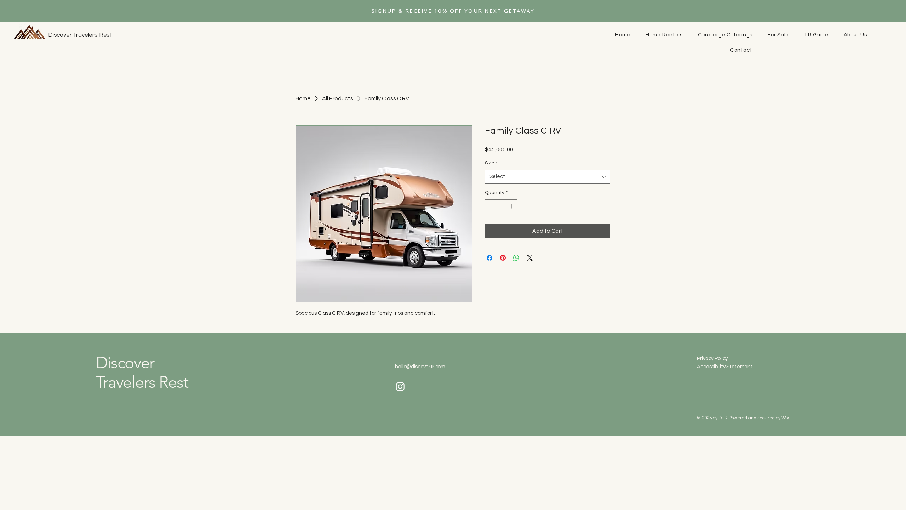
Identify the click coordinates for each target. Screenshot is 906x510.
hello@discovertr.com (420, 366)
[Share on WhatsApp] (516, 258)
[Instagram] (400, 386)
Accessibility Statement (725, 366)
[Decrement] (490, 206)
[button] (453, 11)
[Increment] (512, 206)
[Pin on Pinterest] (503, 258)
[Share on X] (530, 258)
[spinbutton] (501, 206)
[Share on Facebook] (489, 258)
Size (491, 162)
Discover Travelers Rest (80, 35)
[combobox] (547, 177)
